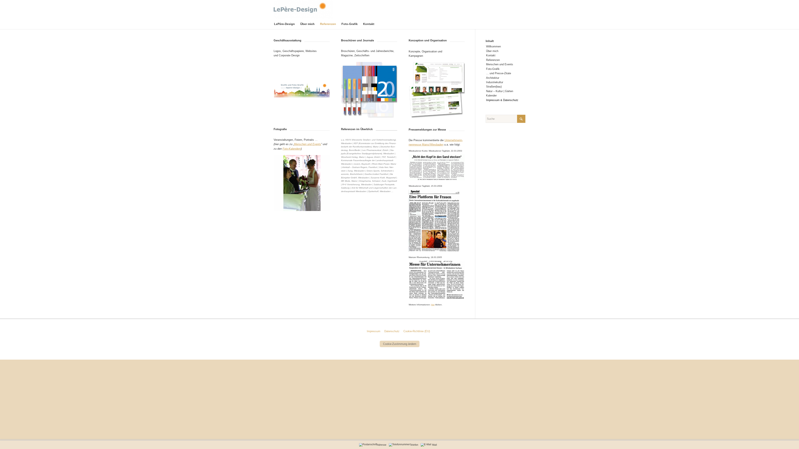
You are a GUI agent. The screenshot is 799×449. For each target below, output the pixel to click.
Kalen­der (491, 95)
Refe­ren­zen (493, 60)
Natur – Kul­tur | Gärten (499, 91)
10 (316, 205)
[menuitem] (287, 24)
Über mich (492, 51)
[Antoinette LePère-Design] (303, 9)
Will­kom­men (493, 46)
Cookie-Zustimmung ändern (399, 343)
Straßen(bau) (494, 86)
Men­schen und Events (499, 64)
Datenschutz (392, 331)
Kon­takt (490, 55)
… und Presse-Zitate (498, 73)
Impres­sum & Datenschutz (502, 100)
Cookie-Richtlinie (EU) (416, 331)
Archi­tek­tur (492, 77)
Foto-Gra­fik (493, 68)
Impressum (373, 331)
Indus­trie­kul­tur (494, 82)
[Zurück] (283, 90)
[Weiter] (320, 90)
